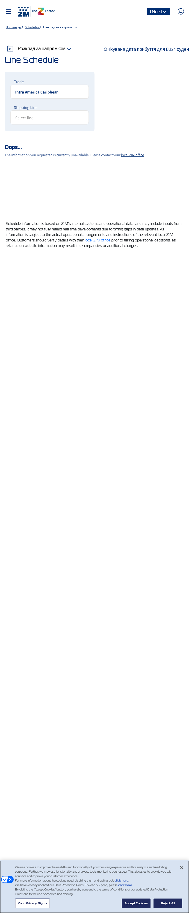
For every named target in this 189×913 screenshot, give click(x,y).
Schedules (32, 27)
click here (121, 880)
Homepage (13, 27)
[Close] (182, 868)
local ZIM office (97, 240)
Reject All (168, 903)
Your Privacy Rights (32, 903)
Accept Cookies (136, 903)
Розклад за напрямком (41, 48)
